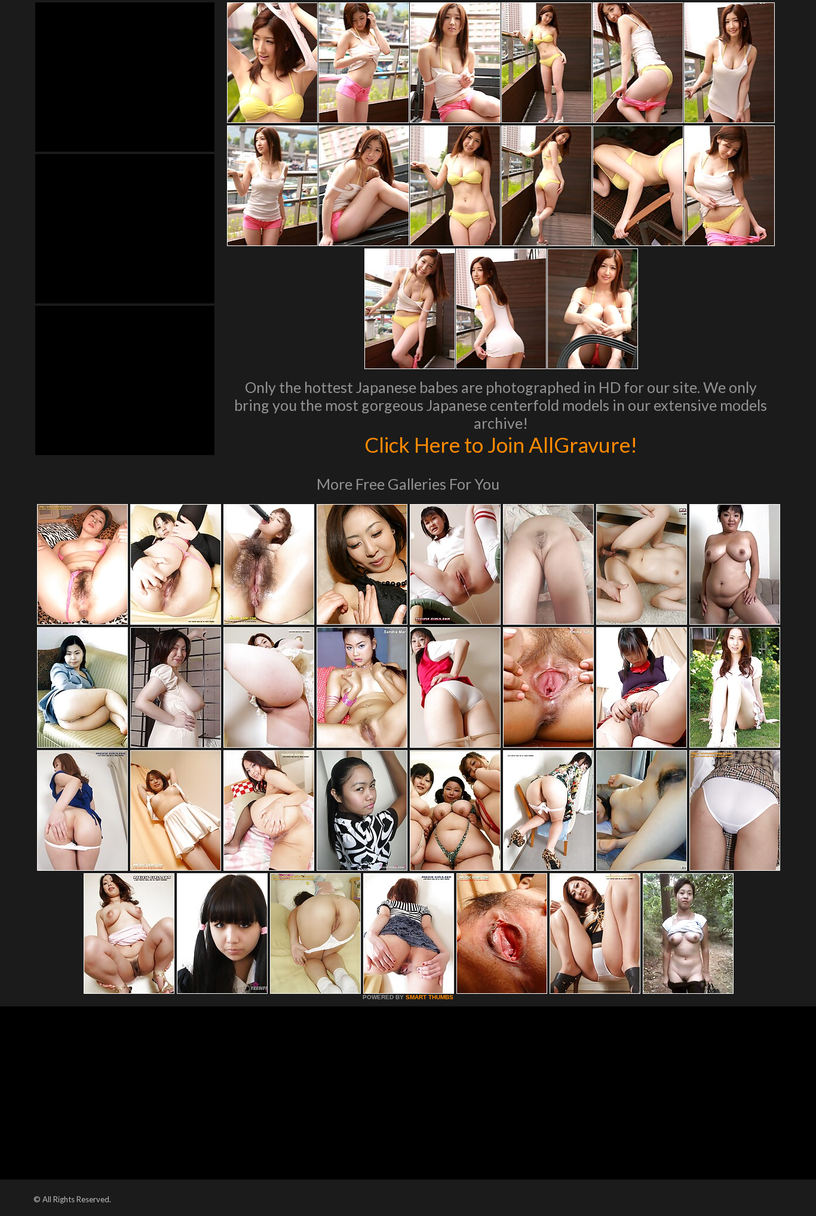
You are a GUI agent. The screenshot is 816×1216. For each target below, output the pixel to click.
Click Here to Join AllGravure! (500, 444)
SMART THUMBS (429, 997)
